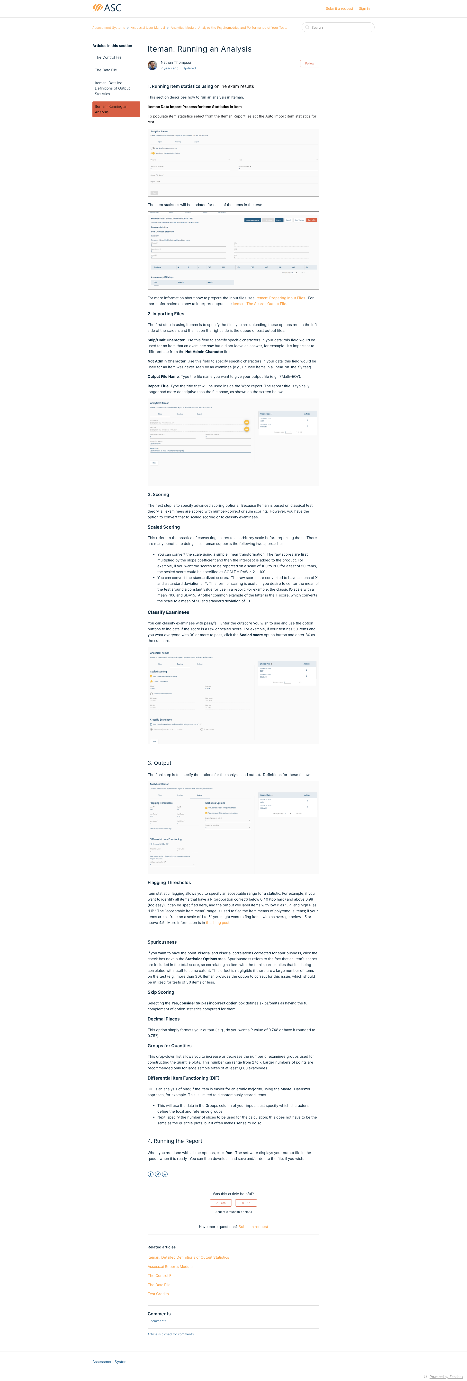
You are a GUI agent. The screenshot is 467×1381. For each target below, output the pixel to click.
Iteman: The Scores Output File (259, 303)
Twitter (158, 1174)
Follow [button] (309, 63)
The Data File (106, 70)
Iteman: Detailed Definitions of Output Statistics (112, 88)
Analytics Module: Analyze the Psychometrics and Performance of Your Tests (229, 27)
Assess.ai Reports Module (170, 1266)
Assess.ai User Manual (148, 27)
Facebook (151, 1174)
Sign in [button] (364, 8)
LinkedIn (165, 1174)
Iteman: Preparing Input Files (280, 298)
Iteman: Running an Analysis (111, 109)
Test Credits (158, 1293)
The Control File (108, 57)
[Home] (107, 11)
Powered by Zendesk (446, 1377)
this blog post (217, 922)
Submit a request (339, 8)
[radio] (221, 1203)
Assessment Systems (108, 27)
